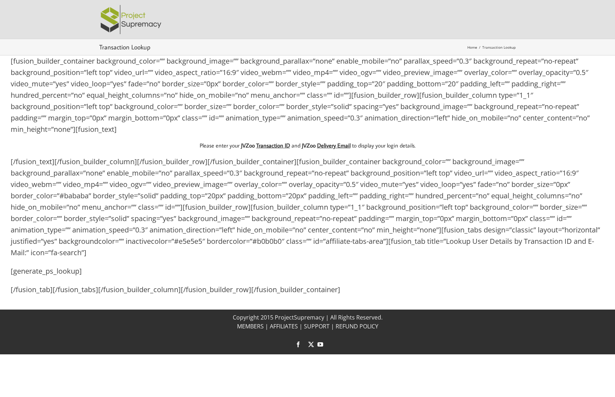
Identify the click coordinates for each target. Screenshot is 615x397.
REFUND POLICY (357, 326)
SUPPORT (317, 326)
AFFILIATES (284, 326)
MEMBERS (250, 326)
